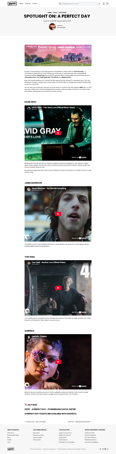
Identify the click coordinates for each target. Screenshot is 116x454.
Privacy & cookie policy (49, 449)
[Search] (99, 3)
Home (50, 12)
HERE (81, 87)
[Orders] (103, 4)
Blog (55, 12)
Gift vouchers (37, 440)
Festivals (27, 3)
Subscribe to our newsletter (66, 442)
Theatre (34, 3)
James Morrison (33, 183)
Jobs (8, 442)
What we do (10, 433)
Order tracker (62, 437)
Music (21, 3)
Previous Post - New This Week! (36, 422)
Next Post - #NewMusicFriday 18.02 (79, 422)
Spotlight (62, 12)
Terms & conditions (35, 449)
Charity (9, 440)
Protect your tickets (38, 435)
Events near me (63, 440)
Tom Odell (30, 257)
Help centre (36, 433)
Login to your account (65, 433)
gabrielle (29, 331)
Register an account (65, 435)
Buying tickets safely (13, 435)
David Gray (30, 102)
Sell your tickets (37, 437)
